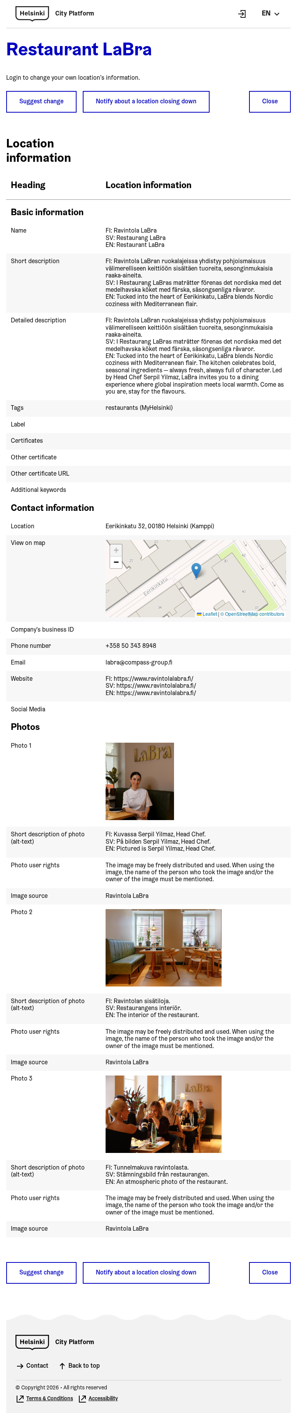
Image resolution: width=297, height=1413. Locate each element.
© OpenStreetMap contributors (252, 613)
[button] (196, 571)
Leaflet (209, 613)
